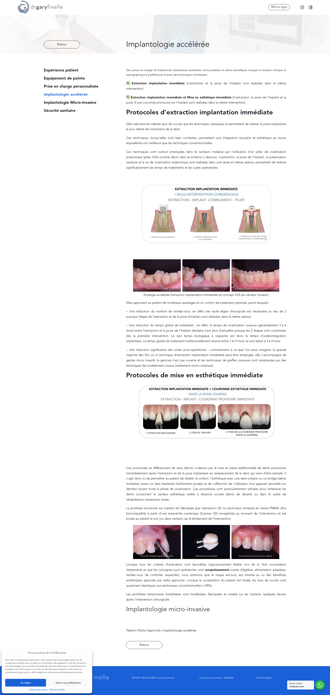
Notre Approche (150, 630)
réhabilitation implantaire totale (147, 499)
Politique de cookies (38, 689)
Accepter (26, 682)
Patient (131, 630)
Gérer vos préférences (68, 682)
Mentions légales (57, 689)
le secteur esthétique (169, 494)
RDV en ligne (279, 7)
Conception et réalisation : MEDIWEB (216, 678)
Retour (62, 44)
